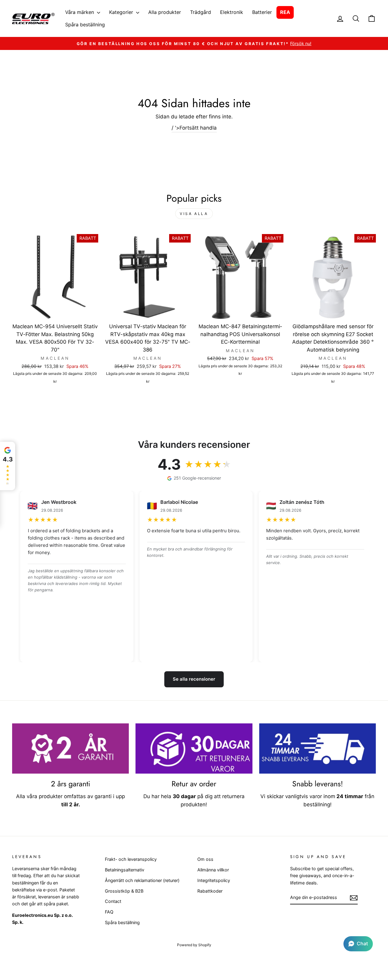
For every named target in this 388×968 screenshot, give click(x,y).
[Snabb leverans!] (317, 748)
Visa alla (194, 213)
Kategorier (122, 12)
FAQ (109, 911)
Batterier (262, 12)
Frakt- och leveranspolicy (131, 859)
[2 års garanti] (70, 748)
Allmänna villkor (213, 869)
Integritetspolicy (213, 880)
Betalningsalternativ (124, 869)
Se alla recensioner (194, 679)
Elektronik (231, 12)
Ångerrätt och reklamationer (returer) (142, 880)
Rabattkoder (209, 891)
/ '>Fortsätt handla (194, 128)
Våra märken (80, 12)
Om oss (205, 859)
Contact (113, 901)
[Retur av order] (193, 748)
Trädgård (200, 12)
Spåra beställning (85, 24)
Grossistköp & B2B (124, 891)
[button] (358, 944)
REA (285, 12)
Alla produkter (164, 12)
